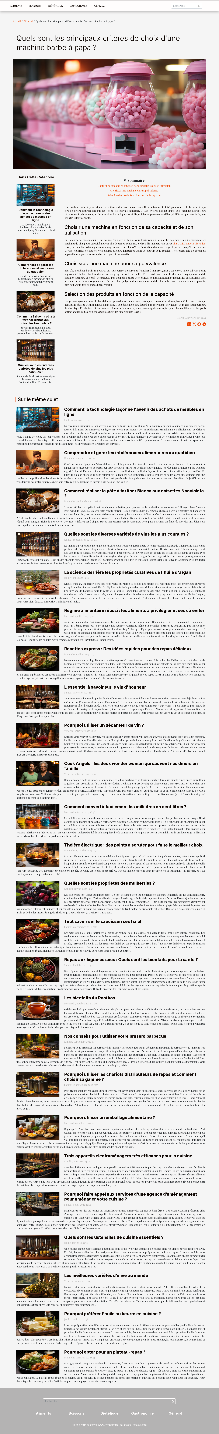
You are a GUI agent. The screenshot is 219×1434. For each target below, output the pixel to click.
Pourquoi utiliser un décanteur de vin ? (104, 725)
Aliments (16, 5)
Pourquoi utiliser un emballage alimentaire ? (109, 1117)
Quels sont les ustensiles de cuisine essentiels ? (114, 1237)
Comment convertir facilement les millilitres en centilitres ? (125, 806)
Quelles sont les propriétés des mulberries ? (109, 883)
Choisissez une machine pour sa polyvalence (134, 190)
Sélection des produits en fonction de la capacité (134, 195)
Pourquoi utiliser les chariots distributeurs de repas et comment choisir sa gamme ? (130, 1077)
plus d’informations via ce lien (189, 243)
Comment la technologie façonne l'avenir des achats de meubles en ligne (35, 215)
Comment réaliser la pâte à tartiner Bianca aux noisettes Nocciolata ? (36, 320)
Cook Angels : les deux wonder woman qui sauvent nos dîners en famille (131, 766)
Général (99, 5)
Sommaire (136, 180)
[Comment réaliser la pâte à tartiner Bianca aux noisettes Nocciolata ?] (36, 301)
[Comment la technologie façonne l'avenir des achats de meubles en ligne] (36, 195)
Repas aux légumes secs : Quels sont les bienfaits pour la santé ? (131, 959)
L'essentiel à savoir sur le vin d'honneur (105, 687)
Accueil (17, 21)
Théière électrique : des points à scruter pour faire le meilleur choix (133, 845)
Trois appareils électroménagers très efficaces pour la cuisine (128, 1155)
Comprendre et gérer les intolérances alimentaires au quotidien (36, 268)
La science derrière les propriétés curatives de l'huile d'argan (127, 572)
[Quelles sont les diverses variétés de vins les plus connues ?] (36, 350)
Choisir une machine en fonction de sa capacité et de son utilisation (134, 185)
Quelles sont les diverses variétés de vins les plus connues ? (36, 368)
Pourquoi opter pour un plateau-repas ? (104, 1352)
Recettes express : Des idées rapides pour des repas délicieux (128, 648)
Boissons (35, 5)
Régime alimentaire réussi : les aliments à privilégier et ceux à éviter (134, 610)
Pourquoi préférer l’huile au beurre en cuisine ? (112, 1313)
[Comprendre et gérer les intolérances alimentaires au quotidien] (36, 250)
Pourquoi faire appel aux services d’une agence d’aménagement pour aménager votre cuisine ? (130, 1197)
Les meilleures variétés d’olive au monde (106, 1275)
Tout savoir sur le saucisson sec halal (102, 921)
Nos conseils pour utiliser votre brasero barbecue (115, 1036)
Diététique (55, 5)
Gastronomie (78, 5)
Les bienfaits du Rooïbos (89, 997)
